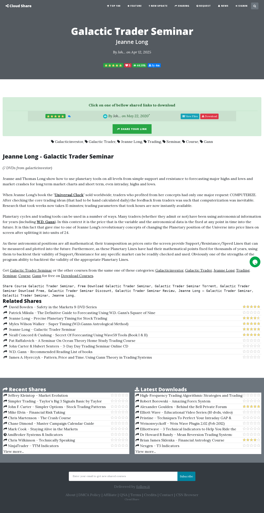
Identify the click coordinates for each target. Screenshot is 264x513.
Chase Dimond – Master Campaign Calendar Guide (50, 423)
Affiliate (110, 495)
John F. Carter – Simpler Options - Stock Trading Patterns (56, 406)
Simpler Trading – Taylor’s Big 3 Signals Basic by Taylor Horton (53, 401)
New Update (159, 5)
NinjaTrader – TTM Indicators (33, 445)
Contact (166, 495)
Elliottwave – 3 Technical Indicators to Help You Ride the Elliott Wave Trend (186, 429)
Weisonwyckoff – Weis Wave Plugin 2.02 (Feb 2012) (182, 423)
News (224, 5)
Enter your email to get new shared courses (99, 476)
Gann (208, 141)
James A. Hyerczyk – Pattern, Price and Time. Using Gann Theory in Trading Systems (79, 357)
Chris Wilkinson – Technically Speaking (41, 440)
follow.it (143, 486)
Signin (242, 5)
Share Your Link (133, 129)
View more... (14, 451)
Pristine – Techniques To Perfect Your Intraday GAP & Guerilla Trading (183, 418)
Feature (136, 5)
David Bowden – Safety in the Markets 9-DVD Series (52, 307)
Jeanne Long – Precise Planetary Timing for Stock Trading (57, 318)
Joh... (122, 52)
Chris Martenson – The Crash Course (39, 418)
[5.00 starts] (113, 65)
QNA (124, 495)
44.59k (141, 65)
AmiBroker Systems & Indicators (35, 434)
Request (204, 5)
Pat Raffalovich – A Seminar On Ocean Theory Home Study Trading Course (71, 340)
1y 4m (155, 65)
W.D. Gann (46, 221)
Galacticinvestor (69, 141)
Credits (150, 495)
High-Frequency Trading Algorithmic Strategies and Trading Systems (189, 395)
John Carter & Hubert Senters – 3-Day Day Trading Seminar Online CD (67, 346)
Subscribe (186, 476)
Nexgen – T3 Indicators (159, 445)
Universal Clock (69, 195)
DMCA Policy (89, 495)
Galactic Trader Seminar (31, 270)
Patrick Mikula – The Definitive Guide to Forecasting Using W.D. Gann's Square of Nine (81, 312)
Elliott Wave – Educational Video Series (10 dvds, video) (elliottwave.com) (184, 412)
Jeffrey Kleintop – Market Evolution (37, 395)
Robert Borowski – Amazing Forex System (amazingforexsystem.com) (173, 401)
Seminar (173, 141)
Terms (135, 495)
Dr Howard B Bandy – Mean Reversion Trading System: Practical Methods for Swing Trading (184, 434)
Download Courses (77, 275)
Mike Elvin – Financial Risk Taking (36, 412)
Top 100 (114, 5)
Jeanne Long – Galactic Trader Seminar (41, 329)
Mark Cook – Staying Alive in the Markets (42, 429)
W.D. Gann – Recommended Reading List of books (49, 351)
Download (210, 116)
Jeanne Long (132, 41)
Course (192, 141)
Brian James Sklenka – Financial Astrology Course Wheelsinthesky (180, 440)
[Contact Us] (255, 261)
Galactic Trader (102, 141)
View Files (191, 116)
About (71, 495)
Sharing (183, 5)
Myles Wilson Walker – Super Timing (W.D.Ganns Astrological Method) (67, 324)
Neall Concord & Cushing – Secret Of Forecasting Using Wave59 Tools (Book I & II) (77, 335)
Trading (154, 141)
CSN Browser (187, 495)
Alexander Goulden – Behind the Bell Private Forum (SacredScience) (181, 406)
